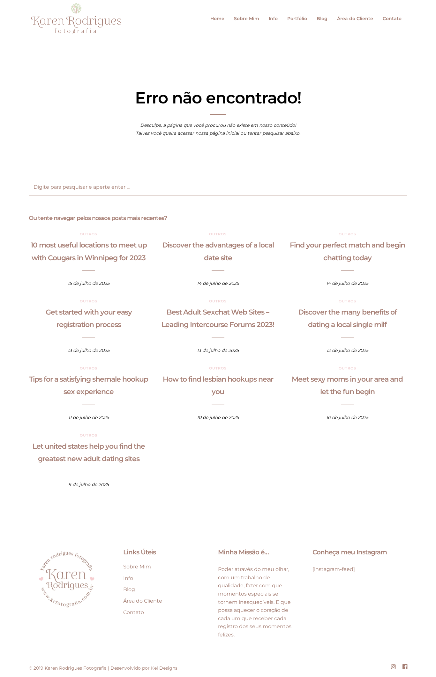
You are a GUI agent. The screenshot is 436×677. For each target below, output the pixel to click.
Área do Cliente (355, 18)
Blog (322, 18)
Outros (88, 234)
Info (273, 18)
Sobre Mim (246, 18)
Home (217, 18)
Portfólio (297, 18)
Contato (392, 18)
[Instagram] (393, 667)
